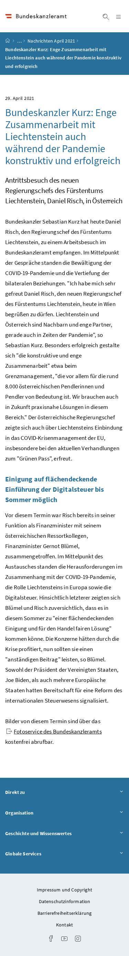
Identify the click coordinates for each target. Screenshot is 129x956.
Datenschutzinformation (64, 901)
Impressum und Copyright (64, 890)
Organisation (38, 812)
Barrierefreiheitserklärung (64, 913)
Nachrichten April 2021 (51, 41)
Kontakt (64, 925)
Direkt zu (34, 792)
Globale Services (42, 853)
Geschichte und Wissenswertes (57, 833)
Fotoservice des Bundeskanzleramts (58, 731)
